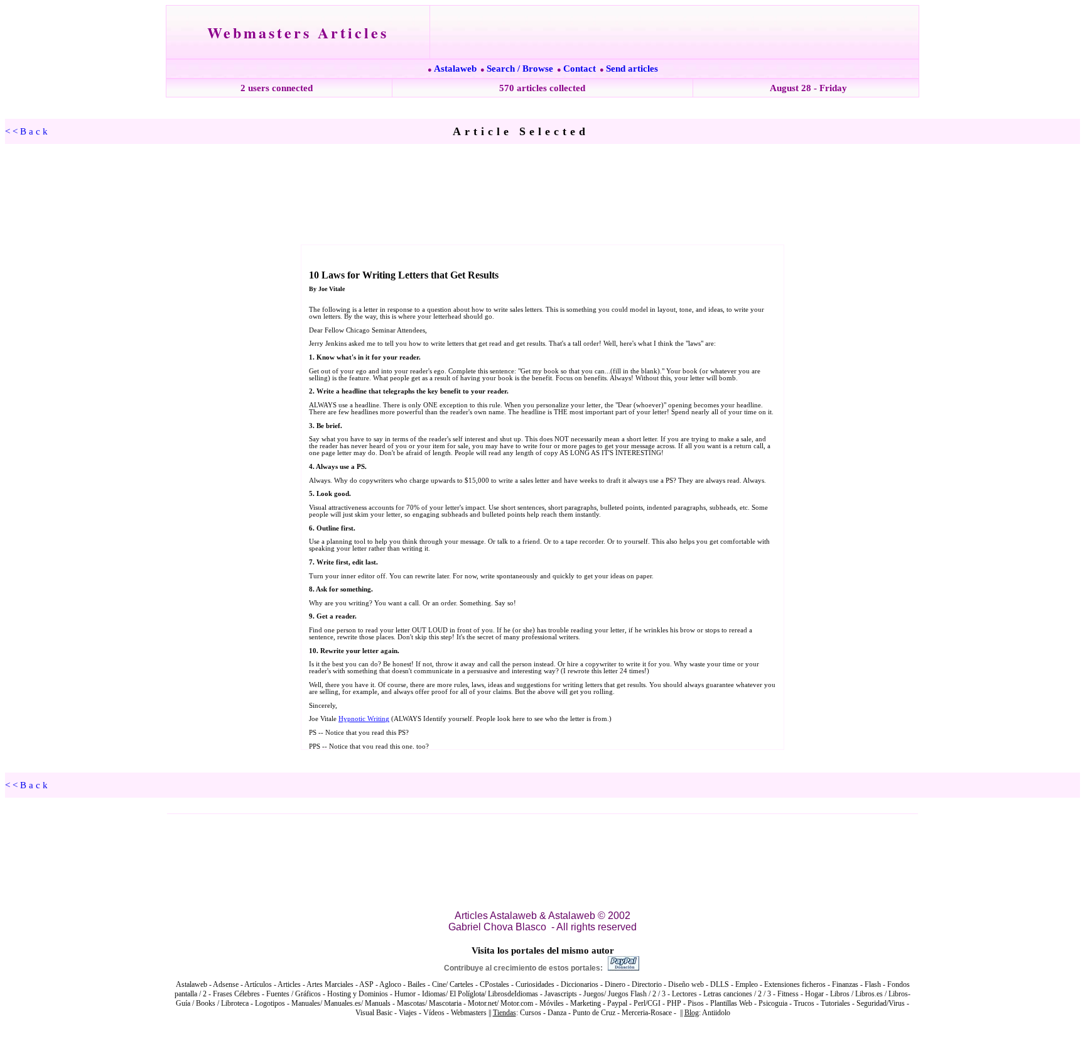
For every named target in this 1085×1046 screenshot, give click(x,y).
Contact (579, 68)
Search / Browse (520, 68)
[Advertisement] (542, 195)
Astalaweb (455, 68)
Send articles (632, 68)
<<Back (27, 131)
